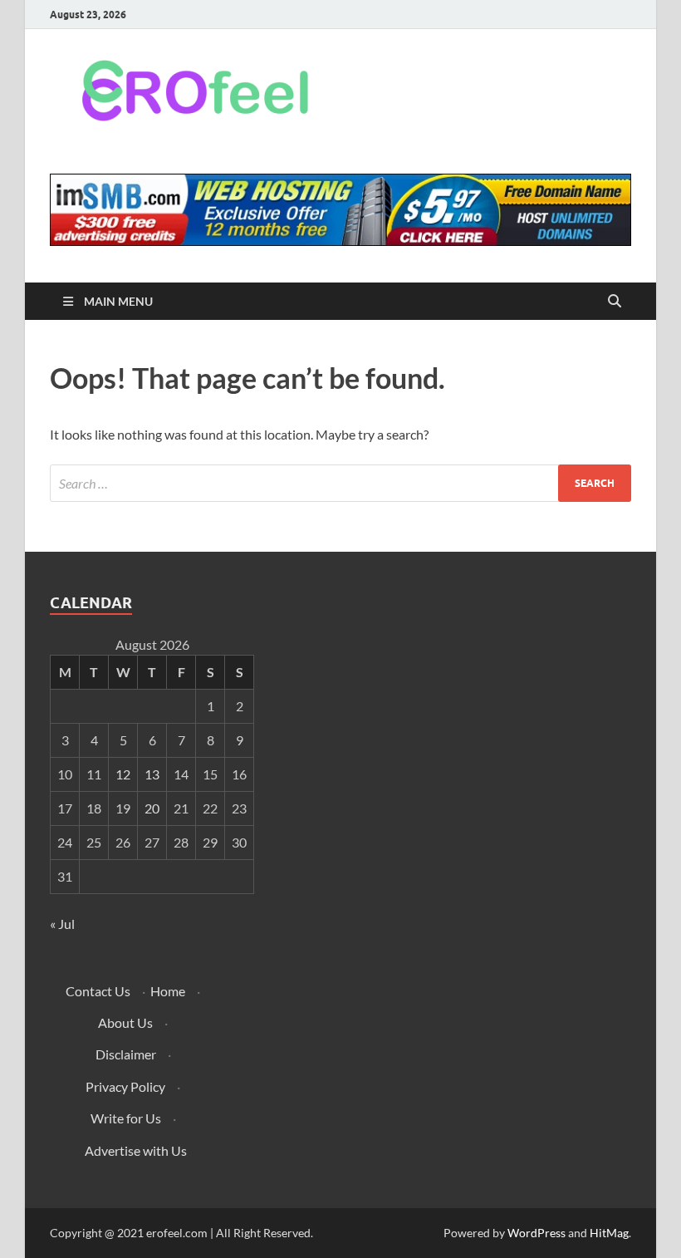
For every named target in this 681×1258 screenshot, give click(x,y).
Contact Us (98, 991)
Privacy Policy (125, 1086)
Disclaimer (126, 1054)
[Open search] (614, 302)
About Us (125, 1022)
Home (167, 991)
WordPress (536, 1233)
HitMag (609, 1233)
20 (152, 808)
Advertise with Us (136, 1150)
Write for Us (126, 1118)
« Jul (62, 923)
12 (122, 774)
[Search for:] (340, 483)
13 (152, 774)
